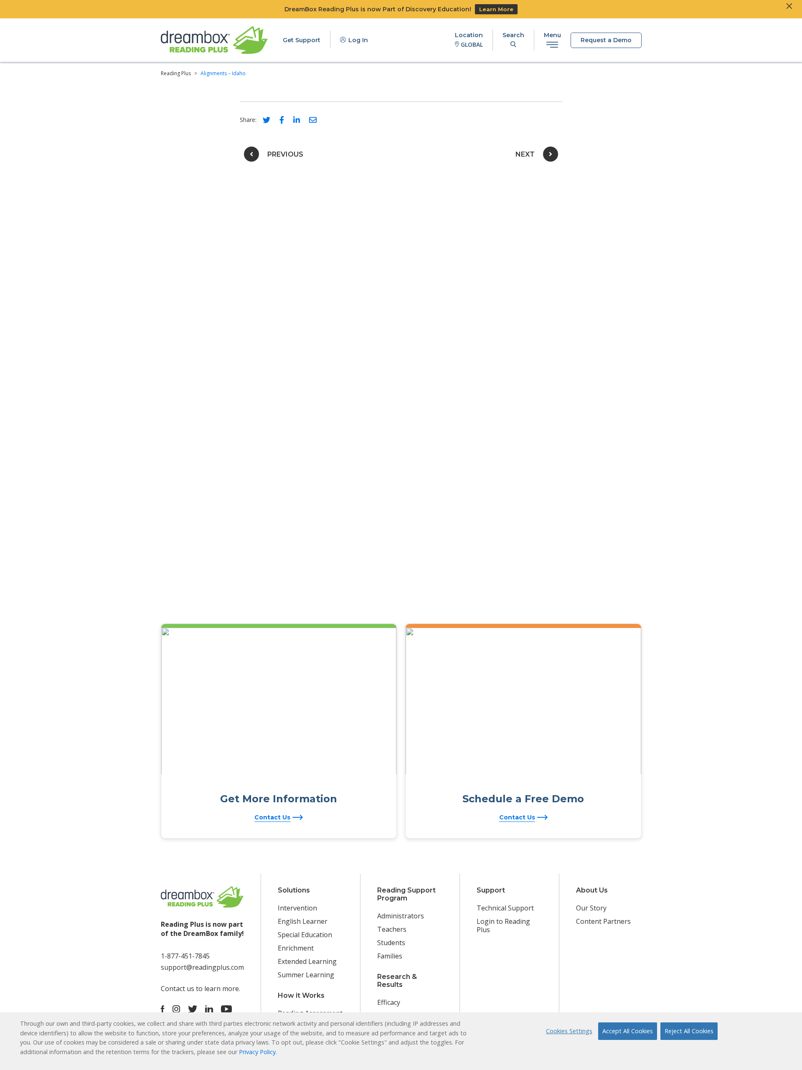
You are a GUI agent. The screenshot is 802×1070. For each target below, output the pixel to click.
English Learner (302, 921)
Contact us (177, 988)
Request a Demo (606, 40)
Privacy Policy (257, 1052)
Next (525, 154)
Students (391, 942)
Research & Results (397, 981)
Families (389, 956)
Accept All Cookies (627, 1031)
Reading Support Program (406, 894)
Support (491, 890)
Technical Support (505, 908)
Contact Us (272, 817)
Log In (357, 40)
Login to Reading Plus (503, 925)
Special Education (305, 934)
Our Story (591, 908)
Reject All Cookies (689, 1031)
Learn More (496, 9)
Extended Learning (307, 961)
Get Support (301, 40)
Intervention (297, 908)
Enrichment (296, 948)
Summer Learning (306, 974)
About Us (592, 890)
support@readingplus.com (202, 967)
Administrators (400, 915)
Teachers (391, 929)
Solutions (294, 890)
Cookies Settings (569, 1031)
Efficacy (388, 1002)
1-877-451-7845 (185, 956)
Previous (285, 154)
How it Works (301, 995)
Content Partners (603, 921)
